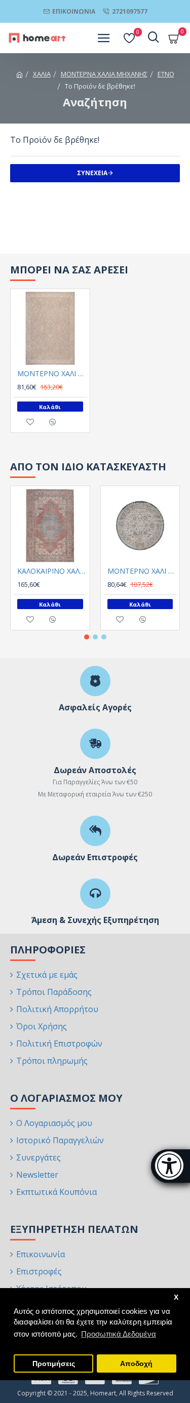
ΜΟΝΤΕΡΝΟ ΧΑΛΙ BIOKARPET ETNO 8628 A (52, 373)
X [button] (176, 1297)
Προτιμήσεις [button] (53, 1364)
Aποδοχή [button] (136, 1364)
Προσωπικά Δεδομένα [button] (118, 1334)
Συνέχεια (92, 173)
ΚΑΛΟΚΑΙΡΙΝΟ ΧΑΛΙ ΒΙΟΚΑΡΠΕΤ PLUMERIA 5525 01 (52, 571)
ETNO (166, 73)
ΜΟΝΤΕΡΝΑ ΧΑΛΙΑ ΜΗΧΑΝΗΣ (104, 73)
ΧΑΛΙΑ (42, 73)
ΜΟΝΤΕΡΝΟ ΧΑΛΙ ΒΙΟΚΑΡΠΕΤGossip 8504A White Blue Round (142, 571)
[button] (86, 636)
